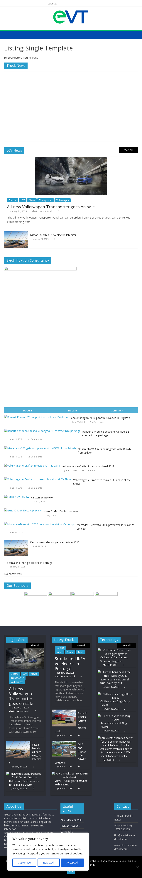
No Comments (97, 422)
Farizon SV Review (42, 497)
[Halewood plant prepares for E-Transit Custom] (24, 773)
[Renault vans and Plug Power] (116, 716)
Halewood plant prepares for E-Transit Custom (24, 783)
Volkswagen (62, 200)
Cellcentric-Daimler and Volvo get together (114, 659)
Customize (24, 862)
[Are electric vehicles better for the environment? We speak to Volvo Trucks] (116, 738)
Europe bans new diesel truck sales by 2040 (114, 681)
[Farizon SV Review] (17, 495)
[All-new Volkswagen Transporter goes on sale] (71, 158)
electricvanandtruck (42, 211)
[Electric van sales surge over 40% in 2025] (17, 539)
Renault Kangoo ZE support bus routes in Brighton (100, 418)
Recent (72, 410)
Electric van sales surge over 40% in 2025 (54, 542)
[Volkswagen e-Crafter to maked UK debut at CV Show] (38, 477)
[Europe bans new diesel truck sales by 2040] (116, 672)
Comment (117, 410)
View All (128, 150)
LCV (23, 200)
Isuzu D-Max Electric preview (60, 511)
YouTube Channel (71, 819)
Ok (71, 871)
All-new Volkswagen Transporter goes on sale (51, 206)
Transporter (45, 200)
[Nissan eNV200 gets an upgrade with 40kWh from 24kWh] (41, 446)
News (32, 200)
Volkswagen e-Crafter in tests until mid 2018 (88, 466)
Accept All (72, 862)
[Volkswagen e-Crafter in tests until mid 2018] (33, 463)
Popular (28, 410)
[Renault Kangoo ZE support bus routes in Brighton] (37, 415)
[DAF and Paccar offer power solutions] (64, 742)
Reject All (48, 862)
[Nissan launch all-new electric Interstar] (16, 233)
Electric (12, 200)
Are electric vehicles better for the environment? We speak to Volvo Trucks (116, 752)
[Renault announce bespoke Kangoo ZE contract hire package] (43, 429)
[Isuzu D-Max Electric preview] (23, 508)
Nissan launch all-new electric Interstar (53, 235)
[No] (137, 867)
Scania (70, 652)
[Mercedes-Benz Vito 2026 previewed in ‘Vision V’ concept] (40, 522)
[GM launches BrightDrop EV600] (116, 694)
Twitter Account (70, 825)
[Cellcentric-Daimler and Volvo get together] (116, 650)
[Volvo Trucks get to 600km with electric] (70, 773)
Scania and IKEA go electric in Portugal (30, 562)
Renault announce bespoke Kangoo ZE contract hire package (105, 433)
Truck (81, 652)
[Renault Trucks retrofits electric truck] (64, 711)
